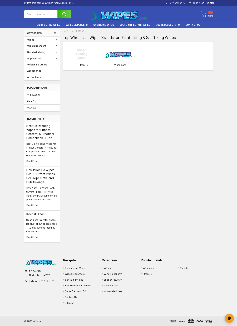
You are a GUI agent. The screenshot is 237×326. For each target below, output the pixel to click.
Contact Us (193, 24)
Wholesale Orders (37, 64)
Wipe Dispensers (36, 45)
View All (31, 107)
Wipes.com (33, 94)
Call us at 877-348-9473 (41, 280)
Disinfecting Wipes (48, 24)
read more (32, 161)
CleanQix (31, 101)
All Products (34, 76)
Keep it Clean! (36, 214)
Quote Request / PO (168, 24)
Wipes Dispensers (77, 24)
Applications (34, 58)
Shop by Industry (36, 52)
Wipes (30, 39)
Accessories (34, 70)
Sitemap (69, 302)
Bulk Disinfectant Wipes (135, 24)
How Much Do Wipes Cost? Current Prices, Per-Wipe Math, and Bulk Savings (41, 176)
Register (209, 2)
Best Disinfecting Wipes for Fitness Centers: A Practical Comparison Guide (40, 132)
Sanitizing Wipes (103, 24)
